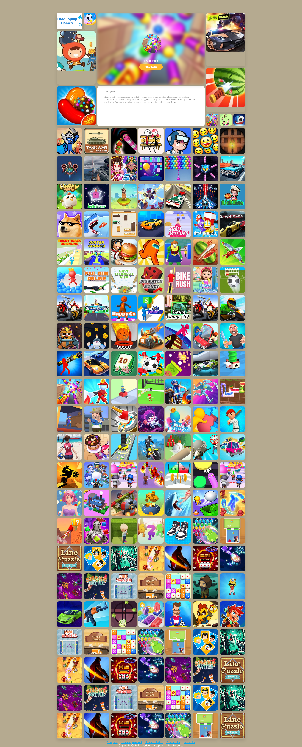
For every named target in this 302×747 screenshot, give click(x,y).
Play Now (150, 66)
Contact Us (173, 742)
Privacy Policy (154, 742)
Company (112, 742)
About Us (189, 742)
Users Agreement (131, 742)
